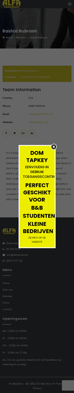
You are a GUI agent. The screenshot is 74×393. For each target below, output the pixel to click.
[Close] (54, 147)
